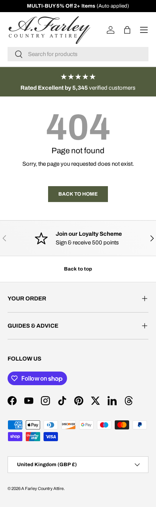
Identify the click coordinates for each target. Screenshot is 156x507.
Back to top (78, 269)
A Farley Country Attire (42, 488)
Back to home (78, 194)
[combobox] (78, 54)
